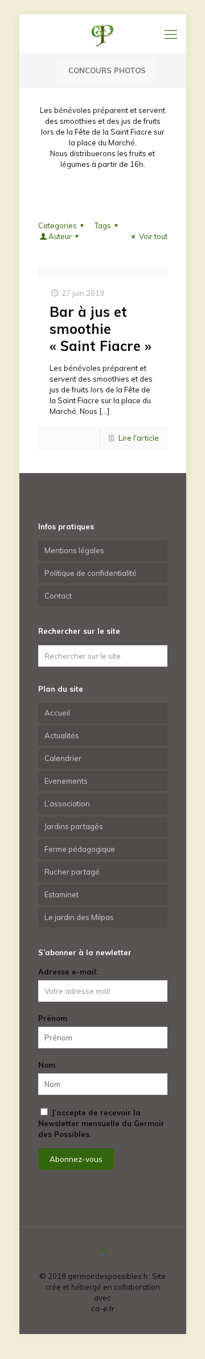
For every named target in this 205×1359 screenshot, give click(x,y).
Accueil (57, 712)
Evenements (66, 780)
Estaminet (61, 894)
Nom (46, 1064)
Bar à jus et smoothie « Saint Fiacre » (100, 328)
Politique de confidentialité (90, 573)
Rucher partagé (72, 871)
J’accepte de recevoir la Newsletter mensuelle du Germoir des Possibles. (101, 1123)
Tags (103, 225)
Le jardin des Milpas (79, 917)
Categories (57, 225)
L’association (67, 803)
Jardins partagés (73, 826)
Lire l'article (138, 437)
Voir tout (153, 236)
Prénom (52, 1018)
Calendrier (62, 758)
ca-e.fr (102, 1308)
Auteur (60, 236)
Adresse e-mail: (68, 971)
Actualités (61, 735)
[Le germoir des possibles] (103, 34)
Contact (58, 595)
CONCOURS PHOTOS (107, 70)
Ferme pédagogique (79, 849)
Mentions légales (74, 550)
